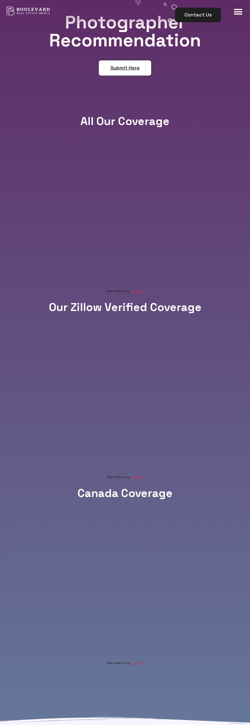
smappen (137, 291)
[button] (198, 15)
